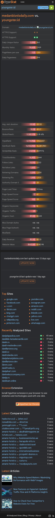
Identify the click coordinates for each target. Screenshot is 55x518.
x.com (9, 306)
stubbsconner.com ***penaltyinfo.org (20, 428)
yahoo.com (36, 316)
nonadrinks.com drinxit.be (15, 422)
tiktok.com (11, 309)
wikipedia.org (12, 320)
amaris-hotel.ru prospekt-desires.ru (19, 454)
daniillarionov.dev (10, 361)
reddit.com (36, 309)
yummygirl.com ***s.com (14, 425)
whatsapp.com (38, 323)
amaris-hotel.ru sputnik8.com (16, 448)
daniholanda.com (10, 355)
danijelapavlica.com (11, 336)
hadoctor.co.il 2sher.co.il (14, 419)
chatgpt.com (13, 316)
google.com (12, 299)
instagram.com (38, 303)
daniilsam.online (9, 381)
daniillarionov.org (9, 348)
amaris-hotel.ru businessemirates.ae (20, 438)
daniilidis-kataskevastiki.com (15, 339)
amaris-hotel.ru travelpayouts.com (19, 464)
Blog (25, 515)
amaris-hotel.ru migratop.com (17, 457)
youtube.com (37, 299)
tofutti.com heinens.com (14, 435)
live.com (35, 320)
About (38, 515)
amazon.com (37, 306)
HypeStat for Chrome (29, 404)
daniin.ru (5, 342)
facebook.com (13, 303)
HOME (22, 2)
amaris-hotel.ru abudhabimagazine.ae (20, 431)
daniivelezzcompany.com (13, 374)
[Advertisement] (27, 91)
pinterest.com (13, 323)
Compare (44, 7)
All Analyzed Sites (14, 515)
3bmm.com (7, 365)
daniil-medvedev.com (11, 345)
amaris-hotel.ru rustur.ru (14, 460)
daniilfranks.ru (8, 368)
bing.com (11, 313)
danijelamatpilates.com (12, 358)
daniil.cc (5, 352)
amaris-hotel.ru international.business (20, 451)
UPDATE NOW (27, 263)
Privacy (31, 515)
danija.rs (6, 377)
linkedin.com (36, 313)
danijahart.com (9, 371)
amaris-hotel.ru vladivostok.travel (19, 444)
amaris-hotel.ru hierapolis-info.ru (18, 441)
